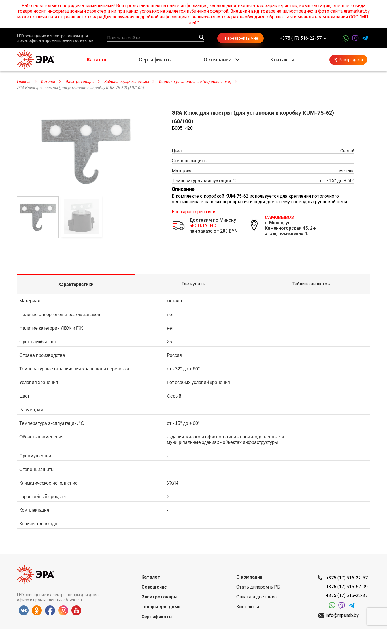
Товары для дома (160, 606)
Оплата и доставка (256, 597)
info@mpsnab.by (342, 615)
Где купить (193, 284)
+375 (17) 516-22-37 (347, 595)
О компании (217, 60)
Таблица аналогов (311, 284)
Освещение (154, 587)
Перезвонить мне (241, 38)
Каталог (97, 60)
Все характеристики (193, 211)
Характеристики (75, 284)
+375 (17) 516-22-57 (301, 38)
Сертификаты (155, 60)
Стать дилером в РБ (258, 587)
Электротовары (159, 597)
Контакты (282, 60)
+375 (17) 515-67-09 (347, 586)
